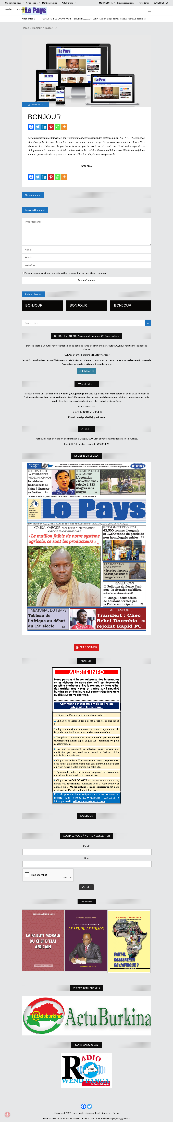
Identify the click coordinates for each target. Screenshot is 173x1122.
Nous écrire (144, 3)
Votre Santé (22, 9)
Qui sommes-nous (13, 3)
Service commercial (125, 3)
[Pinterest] (51, 127)
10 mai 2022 (37, 104)
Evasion (8, 9)
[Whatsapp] (57, 127)
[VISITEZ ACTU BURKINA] (86, 1016)
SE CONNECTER (161, 3)
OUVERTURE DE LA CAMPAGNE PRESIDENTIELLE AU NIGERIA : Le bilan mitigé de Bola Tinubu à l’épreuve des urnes (94, 18)
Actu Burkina (67, 3)
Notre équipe (32, 3)
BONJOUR (34, 305)
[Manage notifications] (7, 1114)
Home (25, 27)
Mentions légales (49, 3)
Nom (86, 858)
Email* (86, 846)
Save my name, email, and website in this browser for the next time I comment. (66, 273)
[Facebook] (31, 127)
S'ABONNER (88, 647)
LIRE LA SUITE (86, 370)
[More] (64, 127)
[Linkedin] (44, 127)
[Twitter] (38, 127)
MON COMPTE (106, 3)
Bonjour (37, 27)
